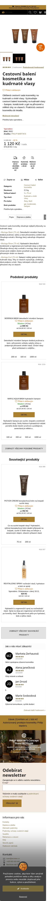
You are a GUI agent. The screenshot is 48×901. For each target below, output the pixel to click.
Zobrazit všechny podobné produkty (24, 448)
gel (25, 204)
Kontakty (6, 822)
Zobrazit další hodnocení (34, 710)
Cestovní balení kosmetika (30, 186)
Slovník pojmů (8, 843)
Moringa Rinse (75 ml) (10, 243)
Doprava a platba (9, 825)
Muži (30, 201)
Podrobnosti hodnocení (33, 67)
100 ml (9, 437)
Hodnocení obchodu (10, 846)
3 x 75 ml (27, 193)
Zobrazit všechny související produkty (24, 633)
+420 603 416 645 (13, 861)
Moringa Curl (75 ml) (9, 257)
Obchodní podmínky (10, 828)
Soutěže (6, 834)
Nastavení (23, 897)
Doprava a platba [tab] (24, 217)
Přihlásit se (12, 803)
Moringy (19, 237)
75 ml (19, 542)
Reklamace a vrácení (10, 837)
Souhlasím (25, 889)
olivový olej (12, 248)
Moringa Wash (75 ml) (10, 232)
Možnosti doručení (11, 116)
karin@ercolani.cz (13, 858)
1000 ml (33, 357)
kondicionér (31, 204)
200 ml (14, 357)
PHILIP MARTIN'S (18, 134)
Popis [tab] (11, 217)
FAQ (4, 840)
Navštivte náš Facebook (15, 865)
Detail (24, 334)
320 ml (23, 357)
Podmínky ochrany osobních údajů (15, 831)
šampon (27, 206)
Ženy (26, 201)
